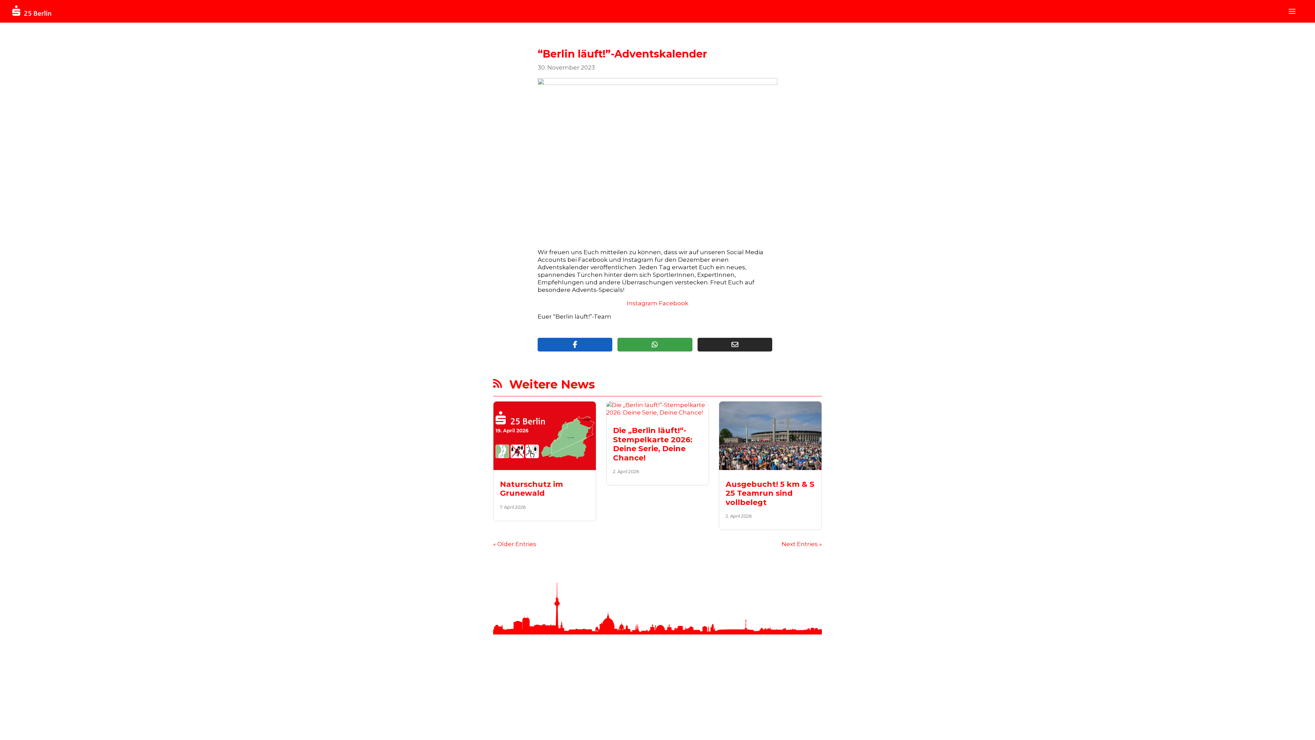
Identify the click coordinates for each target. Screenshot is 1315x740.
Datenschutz (664, 689)
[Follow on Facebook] (756, 689)
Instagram (642, 303)
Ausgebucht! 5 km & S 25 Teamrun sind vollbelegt (770, 493)
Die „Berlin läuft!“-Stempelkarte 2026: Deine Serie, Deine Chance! (652, 444)
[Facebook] (575, 345)
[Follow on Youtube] (784, 689)
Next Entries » (801, 544)
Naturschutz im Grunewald (531, 489)
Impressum (627, 689)
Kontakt (531, 689)
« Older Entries (514, 544)
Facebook (673, 303)
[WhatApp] (654, 345)
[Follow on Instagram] (770, 689)
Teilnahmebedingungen (577, 689)
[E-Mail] (735, 345)
